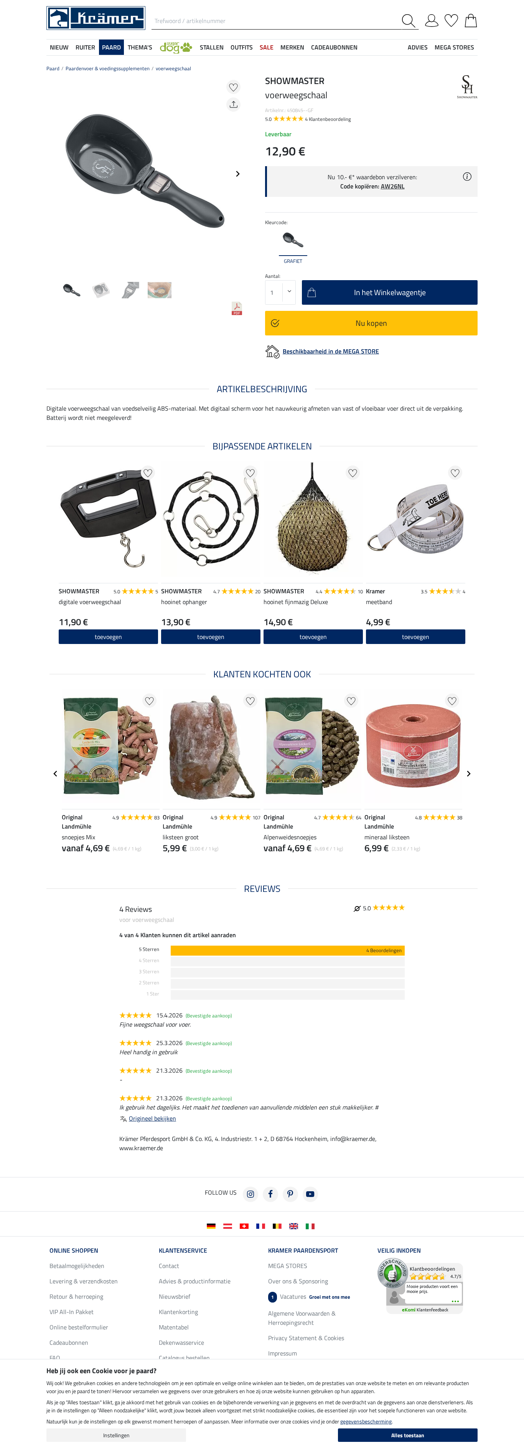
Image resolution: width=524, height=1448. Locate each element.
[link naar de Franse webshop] (262, 1225)
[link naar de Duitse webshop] (213, 1225)
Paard (52, 68)
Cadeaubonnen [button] (334, 47)
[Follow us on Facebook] (270, 1194)
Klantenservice (183, 1250)
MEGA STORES (454, 47)
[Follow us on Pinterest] (290, 1194)
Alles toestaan (407, 1435)
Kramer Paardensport (303, 1250)
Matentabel (174, 1327)
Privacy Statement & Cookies (306, 1337)
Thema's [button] (140, 47)
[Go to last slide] (55, 773)
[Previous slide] (52, 174)
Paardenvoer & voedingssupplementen (108, 68)
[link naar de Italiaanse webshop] (312, 1225)
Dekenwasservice (181, 1342)
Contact (169, 1265)
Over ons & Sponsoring (298, 1281)
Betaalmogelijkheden (76, 1265)
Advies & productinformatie (195, 1281)
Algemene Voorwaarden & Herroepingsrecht (302, 1318)
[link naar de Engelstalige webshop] (295, 1225)
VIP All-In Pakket (71, 1311)
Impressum (282, 1353)
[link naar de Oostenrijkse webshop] (229, 1225)
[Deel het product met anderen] (233, 104)
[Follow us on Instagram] (250, 1194)
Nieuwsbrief (174, 1296)
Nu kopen (371, 323)
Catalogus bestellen (184, 1357)
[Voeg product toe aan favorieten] (233, 87)
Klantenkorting (178, 1311)
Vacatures (310, 1296)
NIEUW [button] (59, 47)
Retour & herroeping (76, 1296)
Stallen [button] (212, 47)
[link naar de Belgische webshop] (279, 1225)
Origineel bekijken (152, 1118)
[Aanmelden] (431, 19)
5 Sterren (149, 949)
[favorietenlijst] (451, 19)
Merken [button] (292, 47)
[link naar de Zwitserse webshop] (246, 1225)
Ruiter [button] (85, 47)
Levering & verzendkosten (83, 1281)
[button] (176, 47)
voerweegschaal (173, 68)
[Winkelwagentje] (471, 19)
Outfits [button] (242, 47)
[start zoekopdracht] (410, 21)
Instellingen (116, 1435)
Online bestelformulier (78, 1327)
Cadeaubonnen (68, 1342)
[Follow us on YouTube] (310, 1194)
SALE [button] (267, 47)
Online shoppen (73, 1250)
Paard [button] (111, 47)
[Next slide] (237, 174)
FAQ (54, 1357)
